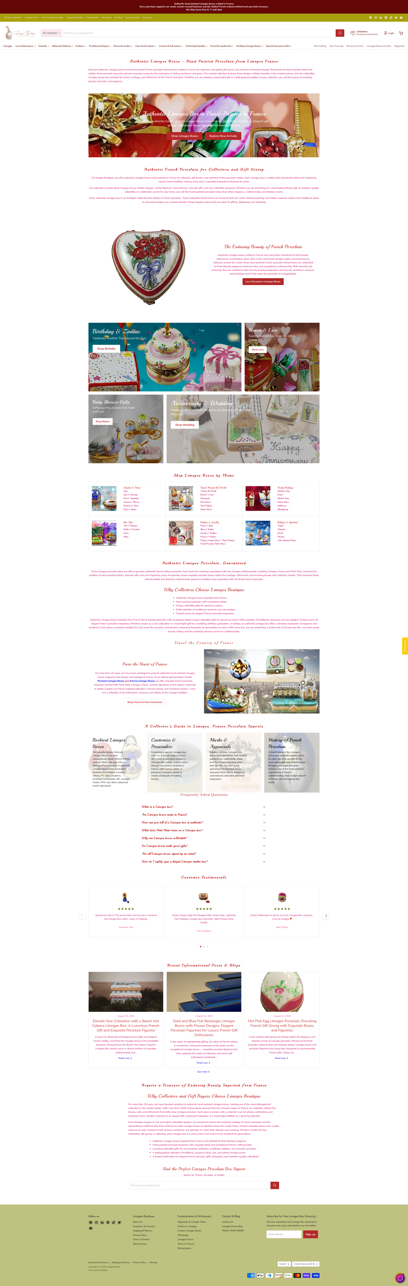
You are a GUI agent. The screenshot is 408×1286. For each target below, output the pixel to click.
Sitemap (153, 1262)
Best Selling (320, 45)
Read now (124, 1058)
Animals (42, 45)
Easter (280, 494)
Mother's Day (283, 498)
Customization (92, 17)
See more (202, 1071)
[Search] (340, 33)
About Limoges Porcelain (52, 17)
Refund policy (184, 1248)
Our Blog (118, 17)
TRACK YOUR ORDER (233, 1230)
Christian (281, 529)
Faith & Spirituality (196, 45)
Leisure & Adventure (170, 45)
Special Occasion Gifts (278, 45)
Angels (280, 525)
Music (126, 536)
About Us (137, 1221)
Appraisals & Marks (74, 17)
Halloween (281, 505)
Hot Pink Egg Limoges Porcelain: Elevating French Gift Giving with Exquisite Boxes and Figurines (282, 1026)
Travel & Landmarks (221, 45)
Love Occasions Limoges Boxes (263, 281)
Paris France (205, 502)
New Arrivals (336, 45)
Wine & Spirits (130, 509)
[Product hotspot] (233, 664)
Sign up (310, 1234)
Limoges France (31, 17)
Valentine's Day (283, 491)
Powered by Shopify (97, 1270)
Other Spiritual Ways (286, 540)
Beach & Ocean (207, 494)
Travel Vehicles (206, 505)
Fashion (80, 45)
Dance (126, 533)
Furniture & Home (131, 505)
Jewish (280, 533)
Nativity (280, 536)
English (282, 1264)
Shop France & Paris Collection (144, 702)
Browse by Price (355, 45)
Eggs (125, 491)
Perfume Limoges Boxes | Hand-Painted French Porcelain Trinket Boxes (217, 542)
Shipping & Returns (142, 1230)
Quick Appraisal (132, 17)
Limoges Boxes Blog (232, 1226)
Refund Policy (140, 1243)
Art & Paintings (130, 525)
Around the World (208, 491)
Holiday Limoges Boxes (248, 45)
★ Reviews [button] (405, 646)
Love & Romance (24, 45)
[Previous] (82, 916)
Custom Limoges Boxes (189, 1230)
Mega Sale (399, 45)
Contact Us (147, 17)
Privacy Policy (140, 1235)
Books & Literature (132, 529)
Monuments (205, 498)
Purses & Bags (206, 525)
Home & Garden (122, 45)
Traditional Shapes (99, 45)
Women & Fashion (208, 536)
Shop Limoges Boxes (184, 136)
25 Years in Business (13, 17)
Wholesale (106, 17)
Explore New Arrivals (223, 136)
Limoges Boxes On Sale (379, 45)
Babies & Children (61, 45)
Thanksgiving (282, 509)
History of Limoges (187, 1226)
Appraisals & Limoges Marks (192, 1221)
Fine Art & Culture (145, 45)
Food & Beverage (131, 494)
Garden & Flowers (131, 502)
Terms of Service (141, 1239)
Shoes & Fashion (207, 529)
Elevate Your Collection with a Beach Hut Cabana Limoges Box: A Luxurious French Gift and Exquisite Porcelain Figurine (125, 1026)
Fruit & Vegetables (131, 498)
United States (206, 509)
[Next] (326, 916)
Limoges (7, 45)
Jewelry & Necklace (208, 533)
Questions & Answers (144, 1226)
